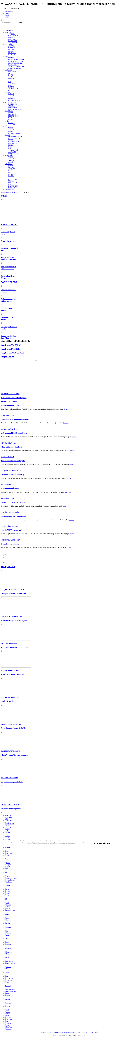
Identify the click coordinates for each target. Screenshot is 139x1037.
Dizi (7, 903)
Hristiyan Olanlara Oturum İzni (13, 594)
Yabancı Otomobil (11, 991)
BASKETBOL (12, 65)
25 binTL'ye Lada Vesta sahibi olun (15, 502)
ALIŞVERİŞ (12, 152)
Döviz (8, 891)
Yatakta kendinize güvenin (11, 809)
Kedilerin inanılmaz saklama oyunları (8, 268)
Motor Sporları (10, 880)
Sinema (7, 914)
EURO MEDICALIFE (15, 136)
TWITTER (11, 349)
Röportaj (8, 967)
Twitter (8, 954)
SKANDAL (12, 39)
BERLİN (11, 165)
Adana (8, 1014)
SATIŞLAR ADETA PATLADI (11, 471)
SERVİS (11, 162)
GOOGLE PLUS (13, 353)
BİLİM (10, 119)
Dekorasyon (9, 978)
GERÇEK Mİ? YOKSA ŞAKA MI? (12, 590)
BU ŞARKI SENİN (14, 133)
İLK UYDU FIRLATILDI (9, 778)
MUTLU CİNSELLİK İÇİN (10, 805)
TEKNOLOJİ (9, 111)
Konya (8, 1015)
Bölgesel (7, 999)
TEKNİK (11, 160)
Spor (6, 872)
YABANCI (11, 95)
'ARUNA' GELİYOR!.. (8, 443)
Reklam (7, 13)
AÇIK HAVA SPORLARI (16, 66)
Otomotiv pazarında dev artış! (12, 475)
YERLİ (10, 97)
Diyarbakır (9, 1027)
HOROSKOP (12, 143)
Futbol (8, 876)
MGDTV (7, 839)
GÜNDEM (8, 32)
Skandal (8, 855)
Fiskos (8, 866)
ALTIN (10, 77)
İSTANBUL (12, 167)
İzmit (7, 1025)
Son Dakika (9, 853)
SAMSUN (11, 188)
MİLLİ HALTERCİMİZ (9, 643)
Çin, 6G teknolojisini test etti (12, 782)
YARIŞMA (11, 83)
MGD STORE (9, 827)
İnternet (8, 933)
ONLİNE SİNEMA (14, 100)
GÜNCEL (11, 34)
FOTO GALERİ (9, 282)
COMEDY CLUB (80, 1032)
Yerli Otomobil (10, 990)
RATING (11, 87)
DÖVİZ (10, 75)
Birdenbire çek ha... (8, 241)
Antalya (8, 1017)
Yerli (7, 918)
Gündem (7, 847)
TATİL (7, 121)
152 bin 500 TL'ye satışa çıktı (12, 530)
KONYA (11, 176)
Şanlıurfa (8, 1023)
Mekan (8, 982)
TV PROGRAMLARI (15, 88)
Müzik (7, 957)
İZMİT (10, 184)
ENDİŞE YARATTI (7, 457)
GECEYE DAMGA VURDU (10, 670)
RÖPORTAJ (12, 53)
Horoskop (9, 980)
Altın (7, 893)
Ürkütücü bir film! (8, 701)
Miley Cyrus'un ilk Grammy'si (12, 674)
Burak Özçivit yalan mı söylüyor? (14, 621)
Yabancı (8, 920)
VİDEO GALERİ (9, 224)
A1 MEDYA (90, 1032)
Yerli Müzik (9, 961)
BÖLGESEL (8, 164)
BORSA (11, 73)
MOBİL (10, 112)
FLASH (10, 37)
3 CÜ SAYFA (12, 42)
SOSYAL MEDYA (10, 102)
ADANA (11, 174)
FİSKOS (11, 49)
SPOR (6, 56)
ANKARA (11, 169)
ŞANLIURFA (12, 182)
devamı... (66, 409)
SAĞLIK (7, 836)
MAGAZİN (8, 44)
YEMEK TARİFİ (13, 150)
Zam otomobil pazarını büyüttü (13, 461)
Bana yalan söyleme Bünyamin (8, 277)
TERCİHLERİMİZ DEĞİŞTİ (10, 512)
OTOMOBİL (9, 155)
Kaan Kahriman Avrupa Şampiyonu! (15, 647)
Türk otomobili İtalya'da (10, 488)
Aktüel (8, 863)
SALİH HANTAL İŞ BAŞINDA (11, 724)
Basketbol (9, 882)
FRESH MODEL (13, 153)
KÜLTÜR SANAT (14, 138)
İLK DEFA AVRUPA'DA (9, 484)
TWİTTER (11, 106)
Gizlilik (7, 15)
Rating (8, 908)
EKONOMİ (8, 70)
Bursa (8, 1012)
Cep (7, 931)
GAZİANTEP (12, 179)
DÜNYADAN (12, 41)
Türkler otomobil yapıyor (11, 405)
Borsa (8, 889)
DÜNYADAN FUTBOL (16, 61)
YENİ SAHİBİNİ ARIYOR (10, 526)
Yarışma (8, 905)
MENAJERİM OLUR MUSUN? (64, 1032)
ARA (20, 22)
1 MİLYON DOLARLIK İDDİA (11, 616)
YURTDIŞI (11, 124)
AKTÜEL (11, 46)
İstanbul (8, 1003)
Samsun (8, 1029)
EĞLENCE (11, 51)
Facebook (9, 952)
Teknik (8, 993)
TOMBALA (50, 1032)
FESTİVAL (11, 99)
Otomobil (7, 986)
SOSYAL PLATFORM (15, 109)
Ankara (8, 1006)
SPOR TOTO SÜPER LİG (16, 59)
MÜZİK (7, 126)
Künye (7, 17)
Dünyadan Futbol (11, 878)
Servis (8, 995)
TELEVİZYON (9, 824)
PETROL (11, 78)
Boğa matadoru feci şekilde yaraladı (8, 300)
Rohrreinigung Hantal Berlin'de (13, 728)
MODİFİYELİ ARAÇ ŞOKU (10, 540)
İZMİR (10, 170)
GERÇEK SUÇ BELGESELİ (10, 697)
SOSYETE (11, 47)
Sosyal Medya (9, 948)
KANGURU (12, 54)
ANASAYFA (9, 30)
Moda (8, 976)
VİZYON (11, 94)
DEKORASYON (13, 141)
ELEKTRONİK (13, 116)
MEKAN (11, 145)
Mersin (8, 1021)
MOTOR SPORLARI (15, 63)
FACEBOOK (12, 104)
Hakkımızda (8, 11)
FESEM (43, 1032)
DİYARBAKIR (13, 186)
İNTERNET (12, 114)
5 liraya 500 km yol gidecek (11, 447)
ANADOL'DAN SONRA (9, 401)
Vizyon (8, 923)
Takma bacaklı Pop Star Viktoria (8, 337)
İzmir (7, 1010)
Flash (7, 851)
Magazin (7, 859)
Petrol (8, 895)
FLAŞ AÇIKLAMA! (7, 415)
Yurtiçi (8, 942)
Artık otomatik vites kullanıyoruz (14, 516)
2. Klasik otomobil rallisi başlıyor (13, 398)
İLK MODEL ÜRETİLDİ (9, 429)
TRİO (96, 1032)
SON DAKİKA (13, 36)
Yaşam (7, 972)
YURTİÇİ (11, 123)
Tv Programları (10, 910)
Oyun (7, 935)
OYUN (10, 118)
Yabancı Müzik (10, 963)
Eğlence (8, 868)
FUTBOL (11, 58)
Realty (8, 906)
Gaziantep (9, 1019)
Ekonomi (7, 885)
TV (6, 80)
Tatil (6, 938)
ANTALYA (11, 177)
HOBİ (10, 147)
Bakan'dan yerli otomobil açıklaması (15, 419)
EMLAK (7, 832)
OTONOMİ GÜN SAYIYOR (10, 394)
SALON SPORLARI (14, 68)
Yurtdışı (8, 944)
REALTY (11, 85)
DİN (9, 148)
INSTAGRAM (12, 107)
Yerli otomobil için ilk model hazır (14, 433)
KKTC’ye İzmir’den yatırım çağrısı (14, 755)
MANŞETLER (9, 189)
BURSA (11, 172)
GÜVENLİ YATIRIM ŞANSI (10, 751)
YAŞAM (7, 135)
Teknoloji (8, 927)
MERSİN (11, 181)
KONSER (11, 131)
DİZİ (9, 82)
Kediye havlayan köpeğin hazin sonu (8, 258)
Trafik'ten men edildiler (10, 544)
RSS (8, 357)
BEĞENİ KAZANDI (7, 498)
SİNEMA (7, 92)
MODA (10, 140)
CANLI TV (12, 90)
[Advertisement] (19, 374)
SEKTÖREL (12, 71)
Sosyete (8, 865)
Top (7, 969)
